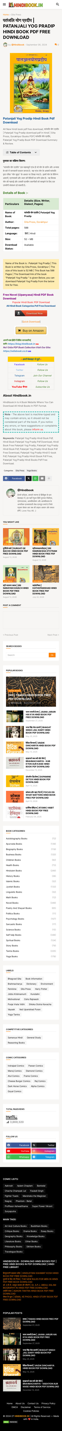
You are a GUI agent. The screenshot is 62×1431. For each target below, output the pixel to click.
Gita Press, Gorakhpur (36, 222)
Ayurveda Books (31, 843)
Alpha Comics (37, 1086)
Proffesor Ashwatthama (16, 1206)
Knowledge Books (35, 1236)
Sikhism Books (33, 1246)
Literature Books (13, 1241)
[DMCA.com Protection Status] (31, 1422)
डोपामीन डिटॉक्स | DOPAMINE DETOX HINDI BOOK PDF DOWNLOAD (38, 779)
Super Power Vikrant (42, 1206)
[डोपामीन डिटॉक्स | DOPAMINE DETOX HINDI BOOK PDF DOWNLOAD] (15, 781)
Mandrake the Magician (34, 1196)
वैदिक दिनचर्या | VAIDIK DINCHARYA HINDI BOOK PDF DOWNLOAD (41, 745)
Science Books (31, 929)
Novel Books (31, 903)
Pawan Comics (35, 1065)
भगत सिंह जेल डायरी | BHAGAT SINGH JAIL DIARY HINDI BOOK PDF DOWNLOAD (38, 730)
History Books (31, 876)
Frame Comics (31, 1076)
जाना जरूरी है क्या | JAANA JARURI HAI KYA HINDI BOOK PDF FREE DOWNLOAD (41, 714)
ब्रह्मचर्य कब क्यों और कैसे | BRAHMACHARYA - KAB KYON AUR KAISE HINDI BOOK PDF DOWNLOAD (38, 762)
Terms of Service (42, 1407)
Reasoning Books (16, 1042)
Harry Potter (41, 989)
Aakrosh (9, 1185)
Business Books (31, 854)
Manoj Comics (15, 1071)
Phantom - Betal (24, 1201)
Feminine (12, 989)
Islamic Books (31, 881)
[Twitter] (29, 478)
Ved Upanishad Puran (29, 1009)
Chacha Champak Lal (15, 1191)
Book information (34, 978)
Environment (47, 984)
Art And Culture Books (15, 1226)
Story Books (31, 945)
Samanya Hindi (15, 1037)
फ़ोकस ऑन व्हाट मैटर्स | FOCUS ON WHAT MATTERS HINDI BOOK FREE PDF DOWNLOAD (41, 795)
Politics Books (31, 913)
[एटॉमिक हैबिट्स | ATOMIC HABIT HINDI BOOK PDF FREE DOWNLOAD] (15, 812)
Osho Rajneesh (31, 999)
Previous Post (11, 635)
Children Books (31, 860)
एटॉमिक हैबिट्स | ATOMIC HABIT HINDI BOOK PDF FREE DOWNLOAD (40, 810)
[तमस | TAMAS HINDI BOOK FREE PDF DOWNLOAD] (12, 1323)
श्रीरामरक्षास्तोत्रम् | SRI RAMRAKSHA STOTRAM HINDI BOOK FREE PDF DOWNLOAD (45, 552)
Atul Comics (13, 1076)
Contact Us (33, 1403)
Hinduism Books (31, 870)
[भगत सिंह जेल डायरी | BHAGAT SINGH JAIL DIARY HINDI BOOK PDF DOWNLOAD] (15, 732)
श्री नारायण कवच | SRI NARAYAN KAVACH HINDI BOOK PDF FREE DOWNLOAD (16, 589)
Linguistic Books (31, 892)
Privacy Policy (48, 1403)
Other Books (31, 1241)
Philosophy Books (13, 1246)
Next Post (52, 635)
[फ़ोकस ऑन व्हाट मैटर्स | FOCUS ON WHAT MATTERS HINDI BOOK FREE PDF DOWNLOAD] (15, 797)
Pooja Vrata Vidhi (16, 1004)
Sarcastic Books (31, 924)
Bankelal (41, 1185)
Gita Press (16, 15)
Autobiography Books (31, 838)
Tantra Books (31, 951)
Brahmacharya (15, 984)
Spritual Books (31, 940)
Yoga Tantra (14, 1014)
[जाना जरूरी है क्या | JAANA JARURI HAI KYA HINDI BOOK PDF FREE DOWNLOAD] (15, 716)
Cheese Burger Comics (19, 1081)
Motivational (14, 999)
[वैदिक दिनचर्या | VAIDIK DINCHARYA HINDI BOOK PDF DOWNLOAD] (15, 747)
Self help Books (31, 935)
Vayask (11, 1009)
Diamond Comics (34, 1071)
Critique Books (12, 1231)
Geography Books (13, 1236)
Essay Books (47, 1231)
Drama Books (30, 1231)
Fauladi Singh (36, 1191)
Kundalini (35, 994)
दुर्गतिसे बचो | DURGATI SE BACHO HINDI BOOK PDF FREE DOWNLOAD (15, 551)
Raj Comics (40, 1081)
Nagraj (8, 1201)
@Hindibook (25, 490)
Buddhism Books (39, 1226)
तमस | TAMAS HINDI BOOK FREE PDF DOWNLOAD (40, 1320)
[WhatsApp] (35, 478)
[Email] (42, 478)
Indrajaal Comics (16, 1065)
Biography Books (31, 849)
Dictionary (31, 984)
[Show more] (49, 478)
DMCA (15, 1407)
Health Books (31, 865)
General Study (34, 1037)
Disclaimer (26, 1407)
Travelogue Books (13, 1251)
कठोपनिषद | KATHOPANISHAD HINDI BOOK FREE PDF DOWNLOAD (45, 589)
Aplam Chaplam (25, 1185)
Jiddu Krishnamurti (17, 994)
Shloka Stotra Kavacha (40, 1004)
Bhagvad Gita (14, 978)
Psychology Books (31, 918)
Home (6, 15)
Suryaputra (10, 1211)
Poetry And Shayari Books (31, 908)
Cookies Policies (31, 1411)
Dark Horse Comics (17, 1086)
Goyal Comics (14, 1091)
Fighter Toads (11, 1196)
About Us (20, 1403)
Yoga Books (32, 470)
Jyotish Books (31, 886)
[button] (4, 4)
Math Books (31, 897)
